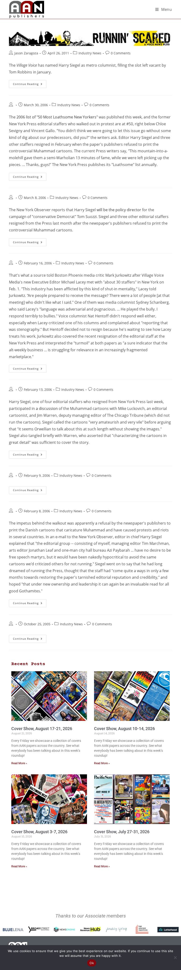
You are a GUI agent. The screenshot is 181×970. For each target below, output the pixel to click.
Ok (92, 963)
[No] (175, 957)
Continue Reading (29, 83)
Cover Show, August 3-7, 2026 (39, 831)
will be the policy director (119, 209)
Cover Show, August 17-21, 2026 (41, 728)
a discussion (47, 408)
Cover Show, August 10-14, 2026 (124, 728)
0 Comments (121, 53)
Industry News (89, 53)
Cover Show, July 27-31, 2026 (121, 831)
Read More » (19, 763)
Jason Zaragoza (26, 53)
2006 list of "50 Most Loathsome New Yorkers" (57, 117)
